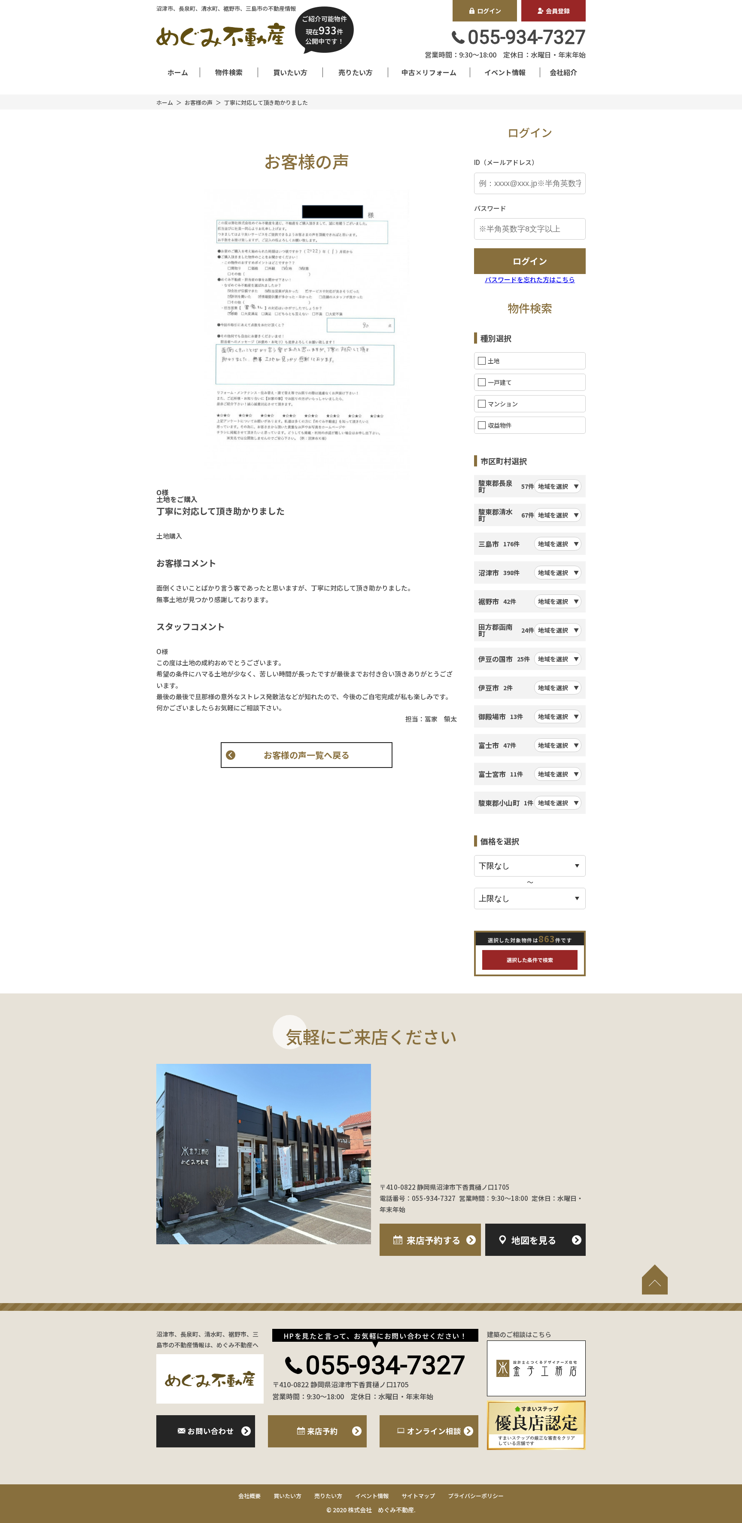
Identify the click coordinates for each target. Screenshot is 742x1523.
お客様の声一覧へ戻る (307, 755)
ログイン (489, 10)
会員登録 (558, 10)
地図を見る (533, 1240)
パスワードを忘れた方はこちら (530, 279)
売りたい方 (355, 72)
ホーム (177, 72)
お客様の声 (199, 102)
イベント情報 (505, 72)
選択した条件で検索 (530, 959)
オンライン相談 (434, 1431)
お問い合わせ (211, 1431)
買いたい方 (290, 72)
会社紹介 (563, 72)
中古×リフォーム (428, 72)
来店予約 (434, 1240)
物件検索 (229, 72)
